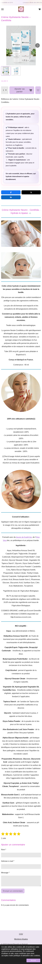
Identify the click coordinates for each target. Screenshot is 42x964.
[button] (5, 71)
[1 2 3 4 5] (4, 90)
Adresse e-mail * (7, 861)
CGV (21, 934)
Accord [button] (33, 960)
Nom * (3, 850)
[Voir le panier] (39, 9)
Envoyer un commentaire (13, 891)
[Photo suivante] (37, 45)
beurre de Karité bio (24, 537)
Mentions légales (21, 939)
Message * (5, 873)
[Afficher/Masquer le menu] (2, 9)
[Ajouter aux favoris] (38, 90)
